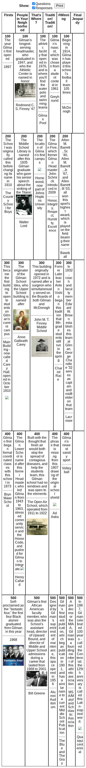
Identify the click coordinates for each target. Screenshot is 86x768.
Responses (43, 8)
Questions (43, 4)
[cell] (8, 83)
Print (59, 5)
